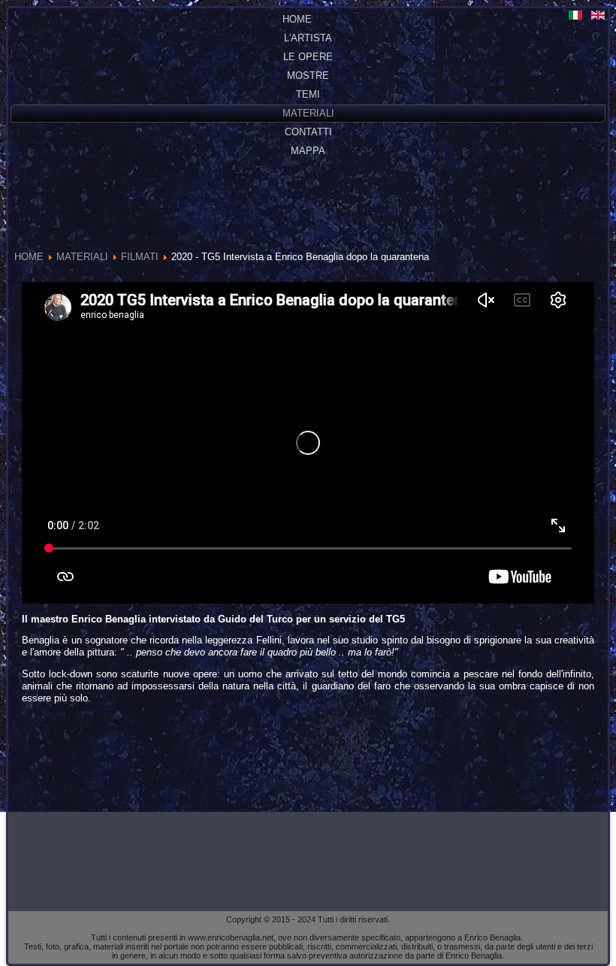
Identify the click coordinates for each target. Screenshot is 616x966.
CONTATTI (308, 132)
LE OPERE (308, 56)
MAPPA (308, 150)
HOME (297, 19)
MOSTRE (308, 75)
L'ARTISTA (308, 38)
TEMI (308, 94)
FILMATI (140, 256)
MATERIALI (308, 113)
